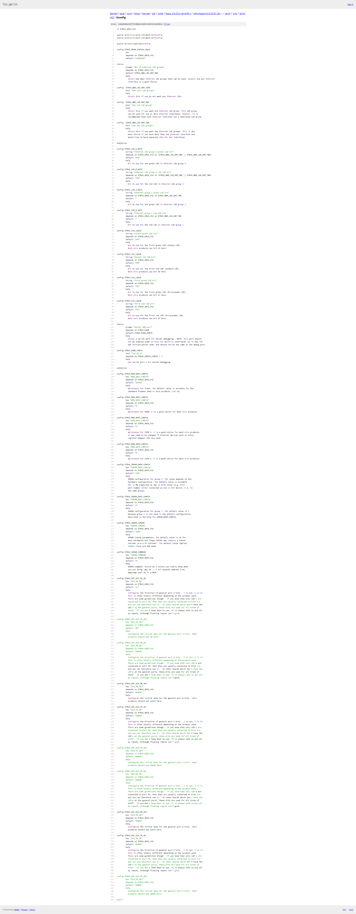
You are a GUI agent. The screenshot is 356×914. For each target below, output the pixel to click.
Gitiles (16, 909)
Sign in (350, 4)
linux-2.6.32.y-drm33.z (178, 13)
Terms (32, 909)
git (153, 13)
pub (122, 13)
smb (160, 13)
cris (235, 13)
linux (137, 13)
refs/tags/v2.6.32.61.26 (206, 13)
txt (344, 909)
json (351, 909)
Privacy (24, 909)
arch (227, 13)
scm (129, 13)
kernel (113, 13)
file (167, 24)
